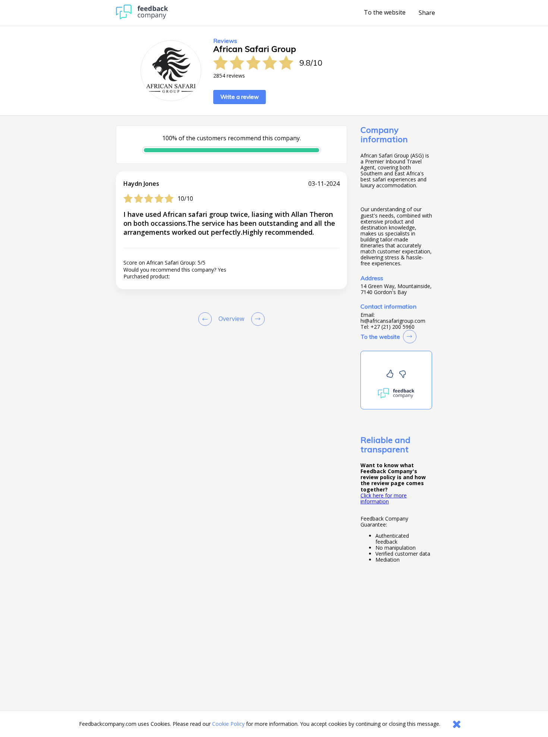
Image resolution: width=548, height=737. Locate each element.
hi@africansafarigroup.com (392, 321)
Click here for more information (383, 498)
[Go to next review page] (256, 319)
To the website (385, 12)
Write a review (239, 96)
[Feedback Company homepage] (142, 17)
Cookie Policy (228, 723)
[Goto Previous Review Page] (206, 319)
